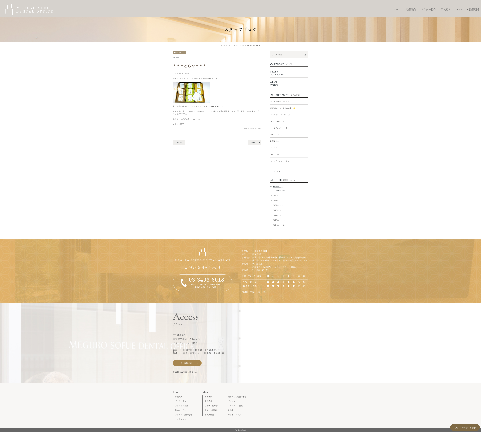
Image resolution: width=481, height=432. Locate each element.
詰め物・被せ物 (211, 406)
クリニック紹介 (181, 406)
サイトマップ (180, 419)
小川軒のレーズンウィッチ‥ (281, 115)
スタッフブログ (239, 45)
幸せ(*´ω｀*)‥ (277, 134)
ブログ (229, 45)
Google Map (187, 363)
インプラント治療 (235, 406)
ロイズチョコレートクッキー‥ (282, 161)
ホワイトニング (234, 415)
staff (178, 52)
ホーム (223, 45)
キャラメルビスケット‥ (279, 128)
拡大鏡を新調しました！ (279, 101)
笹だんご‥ (274, 154)
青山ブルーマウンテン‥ (279, 121)
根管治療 (208, 401)
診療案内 (179, 397)
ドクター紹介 (180, 401)
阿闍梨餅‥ (274, 141)
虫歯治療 (208, 397)
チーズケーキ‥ (276, 148)
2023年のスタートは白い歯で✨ (282, 108)
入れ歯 (230, 410)
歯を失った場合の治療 (237, 397)
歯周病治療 (209, 415)
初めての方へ (180, 410)
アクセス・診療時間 (183, 415)
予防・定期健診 (211, 410)
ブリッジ (231, 401)
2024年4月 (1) (282, 190)
